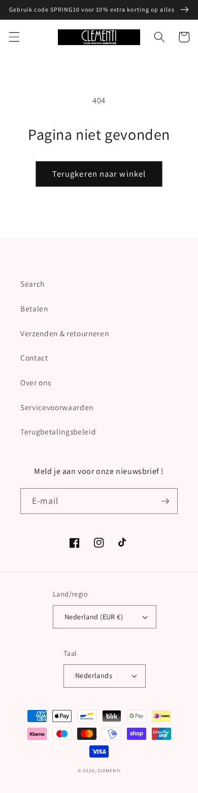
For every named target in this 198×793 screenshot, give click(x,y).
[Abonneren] (165, 501)
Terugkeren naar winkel (99, 173)
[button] (14, 37)
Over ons (35, 382)
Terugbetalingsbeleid (58, 431)
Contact (34, 357)
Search (32, 284)
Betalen (34, 308)
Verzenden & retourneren (64, 333)
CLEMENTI (108, 771)
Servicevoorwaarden (56, 407)
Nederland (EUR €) (93, 616)
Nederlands (93, 675)
